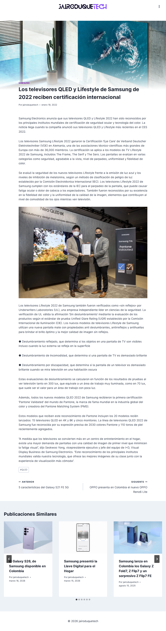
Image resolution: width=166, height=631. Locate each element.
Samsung (24, 83)
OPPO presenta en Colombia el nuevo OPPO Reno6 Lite (118, 487)
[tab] (76, 599)
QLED (23, 469)
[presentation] (28, 537)
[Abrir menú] (159, 6)
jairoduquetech (30, 104)
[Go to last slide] (9, 559)
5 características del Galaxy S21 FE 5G (44, 485)
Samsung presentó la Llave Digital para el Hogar (80, 566)
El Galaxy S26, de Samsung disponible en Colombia (27, 566)
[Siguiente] (157, 559)
